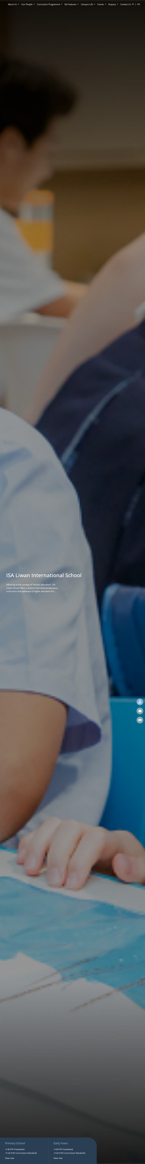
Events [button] (100, 4)
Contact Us (125, 4)
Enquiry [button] (112, 4)
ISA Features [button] (70, 4)
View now (9, 1158)
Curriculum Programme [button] (49, 4)
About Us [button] (12, 4)
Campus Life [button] (87, 4)
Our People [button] (27, 4)
